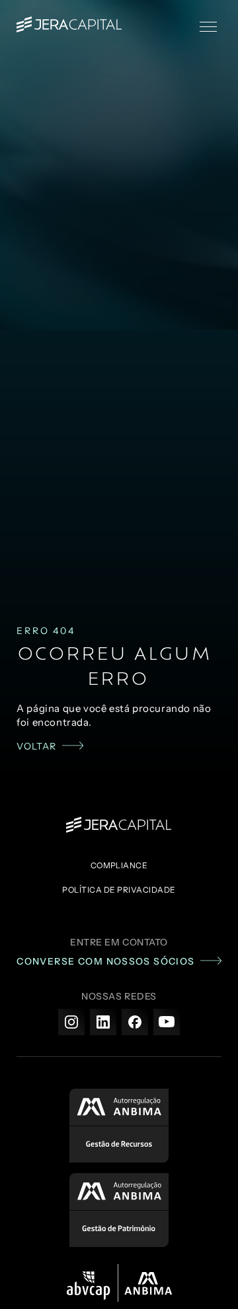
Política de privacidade (118, 890)
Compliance (119, 865)
